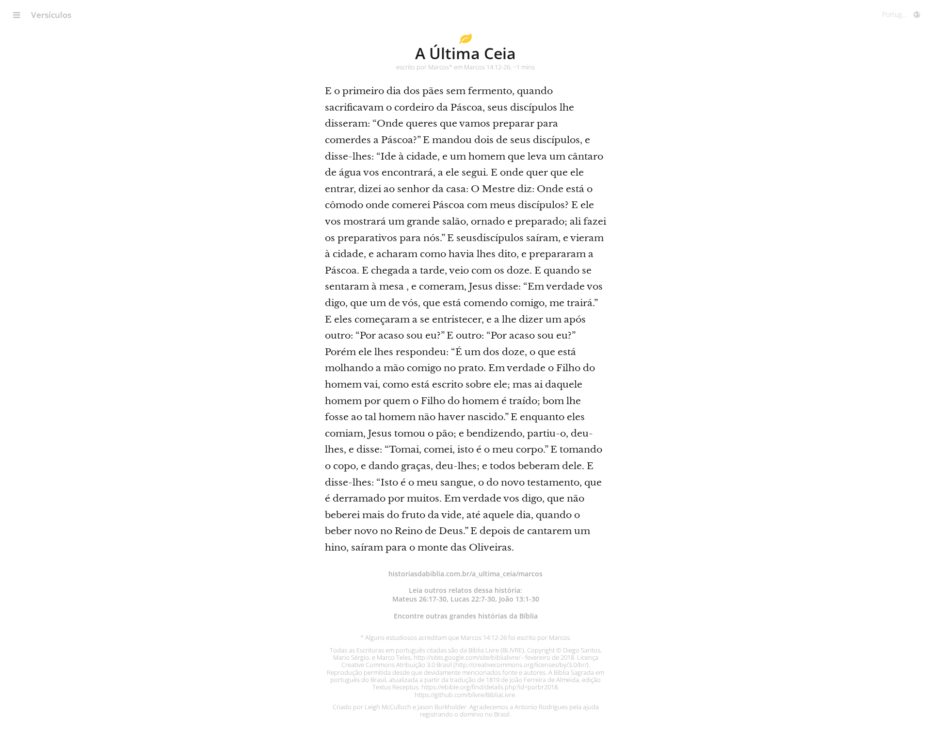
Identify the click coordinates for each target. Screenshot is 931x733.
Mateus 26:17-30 (419, 598)
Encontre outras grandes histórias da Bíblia (466, 615)
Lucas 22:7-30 (472, 598)
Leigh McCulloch (388, 706)
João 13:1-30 (519, 598)
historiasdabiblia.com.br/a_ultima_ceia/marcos (465, 573)
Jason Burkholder (441, 706)
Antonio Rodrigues (541, 706)
